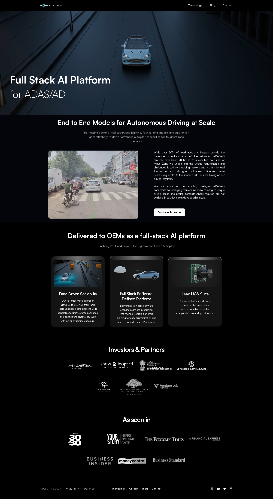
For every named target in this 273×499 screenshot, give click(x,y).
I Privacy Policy (71, 488)
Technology (195, 5)
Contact (228, 5)
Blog (212, 5)
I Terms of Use (88, 488)
